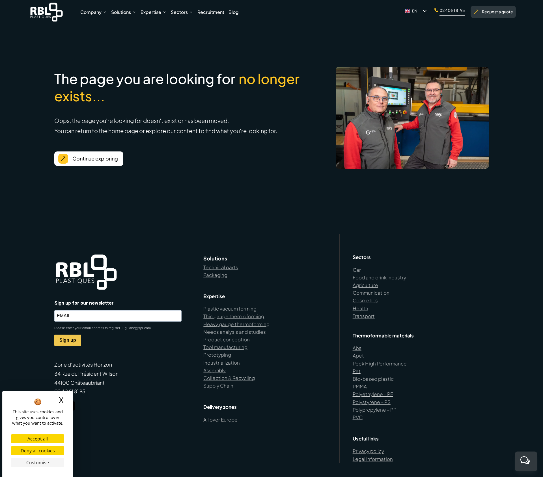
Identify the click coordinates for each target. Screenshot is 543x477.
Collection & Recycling (229, 378)
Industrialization (221, 363)
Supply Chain (218, 385)
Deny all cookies (38, 451)
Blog (234, 12)
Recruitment (210, 12)
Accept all (37, 439)
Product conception (226, 339)
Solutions (121, 12)
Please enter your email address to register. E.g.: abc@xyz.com (102, 328)
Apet (358, 355)
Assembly (214, 370)
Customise (37, 462)
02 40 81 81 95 (452, 10)
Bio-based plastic (373, 379)
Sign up (67, 340)
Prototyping (217, 355)
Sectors (179, 12)
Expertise (151, 12)
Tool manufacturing (225, 347)
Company (91, 12)
